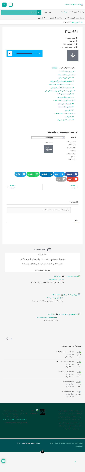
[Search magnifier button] (39, 12)
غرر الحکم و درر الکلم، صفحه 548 (47, 317)
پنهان (54, 68)
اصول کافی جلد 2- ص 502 (55, 298)
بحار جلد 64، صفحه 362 (56, 279)
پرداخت (68, 443)
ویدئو (56, 443)
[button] (71, 174)
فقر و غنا (73, 137)
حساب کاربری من (77, 443)
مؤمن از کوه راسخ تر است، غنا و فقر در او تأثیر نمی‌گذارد (42, 259)
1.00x (39, 53)
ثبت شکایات (79, 446)
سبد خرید (62, 443)
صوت (51, 443)
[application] (24, 53)
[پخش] (10, 53)
